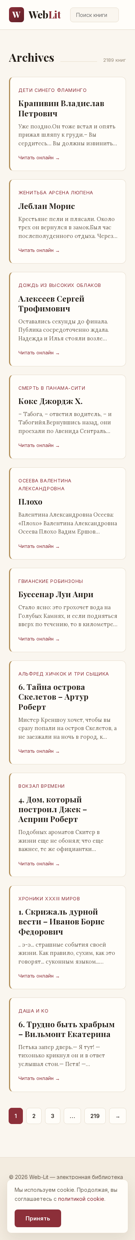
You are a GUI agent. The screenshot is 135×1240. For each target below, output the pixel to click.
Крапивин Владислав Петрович (61, 108)
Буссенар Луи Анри (55, 594)
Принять (38, 1218)
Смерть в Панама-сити (52, 388)
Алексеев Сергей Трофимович (51, 303)
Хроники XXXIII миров (49, 898)
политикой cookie (81, 1199)
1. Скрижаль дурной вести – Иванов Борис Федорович (61, 921)
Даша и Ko (33, 1011)
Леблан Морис (46, 205)
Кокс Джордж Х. (50, 400)
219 (95, 1116)
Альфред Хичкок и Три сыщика (63, 674)
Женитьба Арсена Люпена (55, 192)
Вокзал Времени (41, 786)
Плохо (30, 501)
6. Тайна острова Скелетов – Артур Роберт (53, 696)
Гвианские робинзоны (50, 581)
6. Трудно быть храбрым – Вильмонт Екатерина (66, 1029)
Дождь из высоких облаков (59, 285)
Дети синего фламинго (52, 90)
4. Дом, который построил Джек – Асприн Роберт (52, 809)
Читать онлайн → (39, 157)
